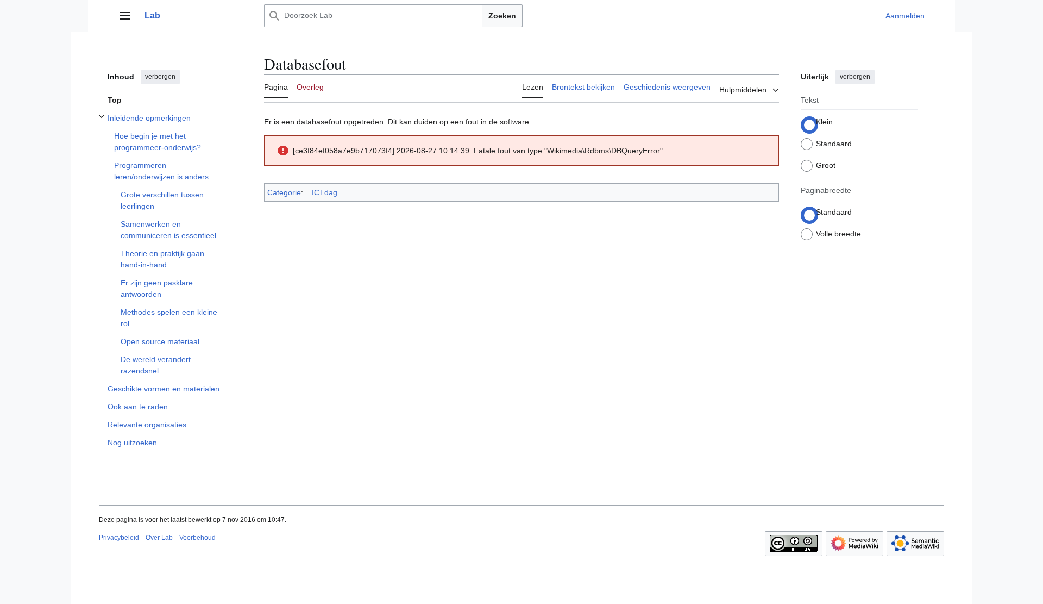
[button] (125, 16)
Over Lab (159, 537)
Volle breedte (838, 233)
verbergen (160, 76)
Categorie (284, 192)
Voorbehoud (197, 537)
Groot (825, 165)
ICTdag (324, 192)
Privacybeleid (119, 537)
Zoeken (502, 15)
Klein (824, 121)
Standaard (834, 143)
